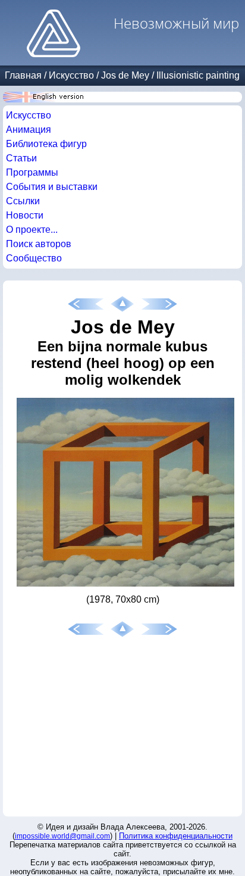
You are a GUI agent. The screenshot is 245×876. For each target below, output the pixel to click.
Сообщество (34, 258)
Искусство (71, 75)
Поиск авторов (38, 244)
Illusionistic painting (198, 75)
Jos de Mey (125, 75)
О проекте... (32, 230)
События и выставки (52, 187)
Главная (23, 75)
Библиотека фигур (46, 144)
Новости (24, 215)
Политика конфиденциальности (176, 835)
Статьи (21, 158)
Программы (32, 172)
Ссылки (23, 201)
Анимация (28, 129)
